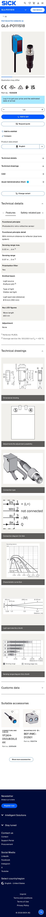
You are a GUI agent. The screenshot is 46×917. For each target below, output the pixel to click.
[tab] (10, 213)
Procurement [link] (7, 844)
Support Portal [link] (7, 840)
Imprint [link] (23, 894)
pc (24, 109)
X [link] (2, 867)
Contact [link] (4, 836)
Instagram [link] (5, 863)
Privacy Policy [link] (23, 905)
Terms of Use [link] (23, 901)
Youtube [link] (4, 871)
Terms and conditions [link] (23, 898)
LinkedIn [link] (5, 856)
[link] (9, 3)
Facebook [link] (5, 860)
